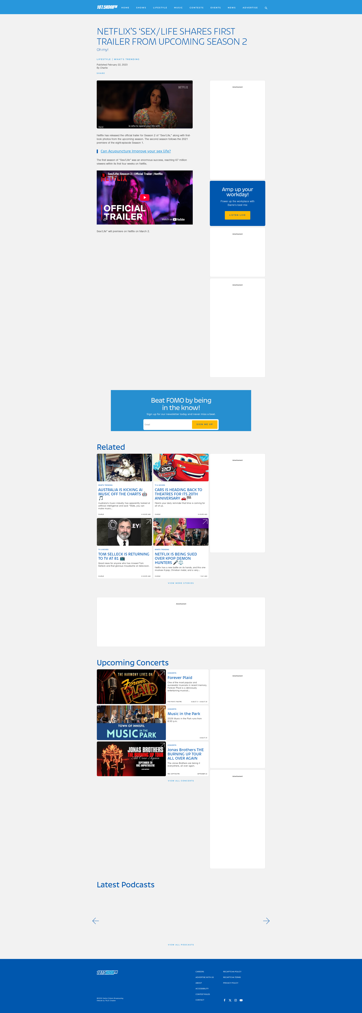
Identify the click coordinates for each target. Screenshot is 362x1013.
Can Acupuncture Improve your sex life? (136, 151)
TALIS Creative (110, 1000)
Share (101, 73)
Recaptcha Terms (232, 977)
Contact (200, 1000)
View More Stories (181, 583)
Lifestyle (160, 8)
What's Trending (127, 59)
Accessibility (202, 989)
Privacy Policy (230, 983)
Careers (200, 972)
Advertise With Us (205, 977)
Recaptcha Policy (232, 972)
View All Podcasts (181, 945)
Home (125, 8)
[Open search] (264, 7)
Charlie (104, 67)
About (199, 983)
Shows (141, 8)
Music (178, 8)
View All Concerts (181, 781)
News (232, 8)
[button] (95, 921)
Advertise (250, 8)
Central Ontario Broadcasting (113, 998)
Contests (197, 8)
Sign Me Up (205, 424)
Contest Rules (203, 994)
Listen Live (237, 215)
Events (216, 8)
